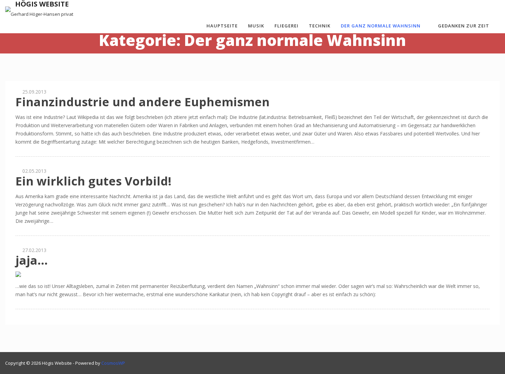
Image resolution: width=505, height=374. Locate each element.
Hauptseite (222, 26)
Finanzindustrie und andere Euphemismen (142, 102)
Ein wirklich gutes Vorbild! (93, 181)
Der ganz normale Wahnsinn (380, 26)
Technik (319, 26)
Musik (256, 26)
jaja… (31, 260)
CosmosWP (113, 363)
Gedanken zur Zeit (463, 26)
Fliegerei (286, 26)
